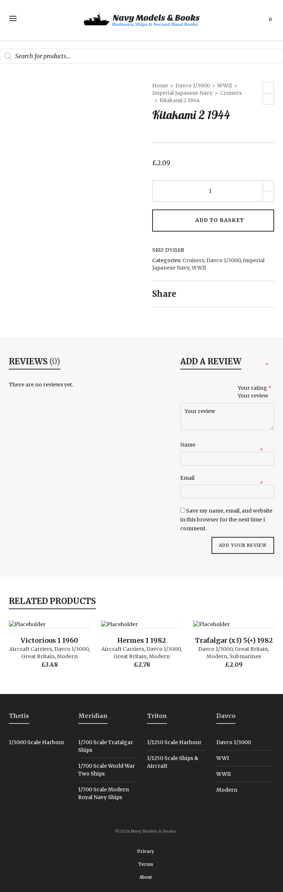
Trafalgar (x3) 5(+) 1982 (234, 640)
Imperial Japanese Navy (182, 93)
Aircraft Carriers (30, 649)
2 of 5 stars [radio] (197, 388)
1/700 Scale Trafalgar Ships (105, 746)
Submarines (245, 656)
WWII (224, 85)
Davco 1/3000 (192, 85)
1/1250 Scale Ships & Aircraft (172, 762)
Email (188, 478)
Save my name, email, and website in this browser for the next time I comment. (226, 519)
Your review (253, 395)
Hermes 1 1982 (141, 640)
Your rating (255, 388)
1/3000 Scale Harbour (36, 742)
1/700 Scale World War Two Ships (106, 770)
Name (188, 444)
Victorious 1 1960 (49, 640)
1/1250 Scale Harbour (174, 742)
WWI (222, 758)
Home (160, 85)
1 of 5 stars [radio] (185, 388)
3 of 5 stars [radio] (209, 388)
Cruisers (231, 93)
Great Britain (38, 656)
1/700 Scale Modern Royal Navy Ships (103, 793)
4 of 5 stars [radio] (220, 388)
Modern (67, 656)
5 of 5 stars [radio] (232, 388)
